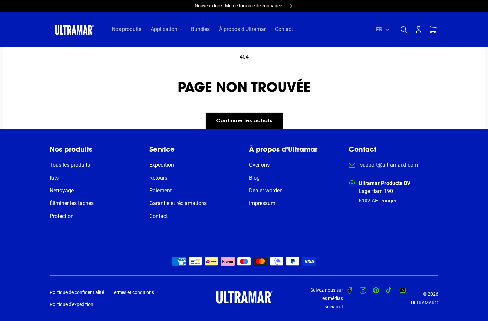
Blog (254, 178)
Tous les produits (70, 165)
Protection (62, 216)
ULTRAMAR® (424, 302)
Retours (158, 178)
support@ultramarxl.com (388, 165)
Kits (54, 178)
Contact (158, 216)
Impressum (262, 203)
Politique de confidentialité (77, 292)
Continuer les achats (244, 121)
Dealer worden (266, 190)
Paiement (160, 190)
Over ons (259, 165)
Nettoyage (62, 190)
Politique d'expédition (71, 304)
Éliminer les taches (72, 203)
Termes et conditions (133, 292)
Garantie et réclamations (178, 203)
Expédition (161, 165)
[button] (405, 29)
